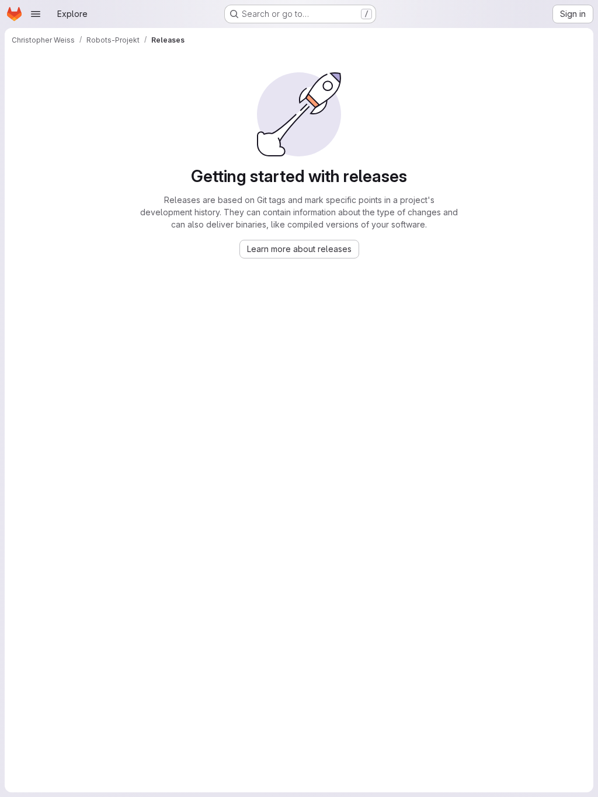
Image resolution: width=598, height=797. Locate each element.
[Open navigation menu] (35, 14)
